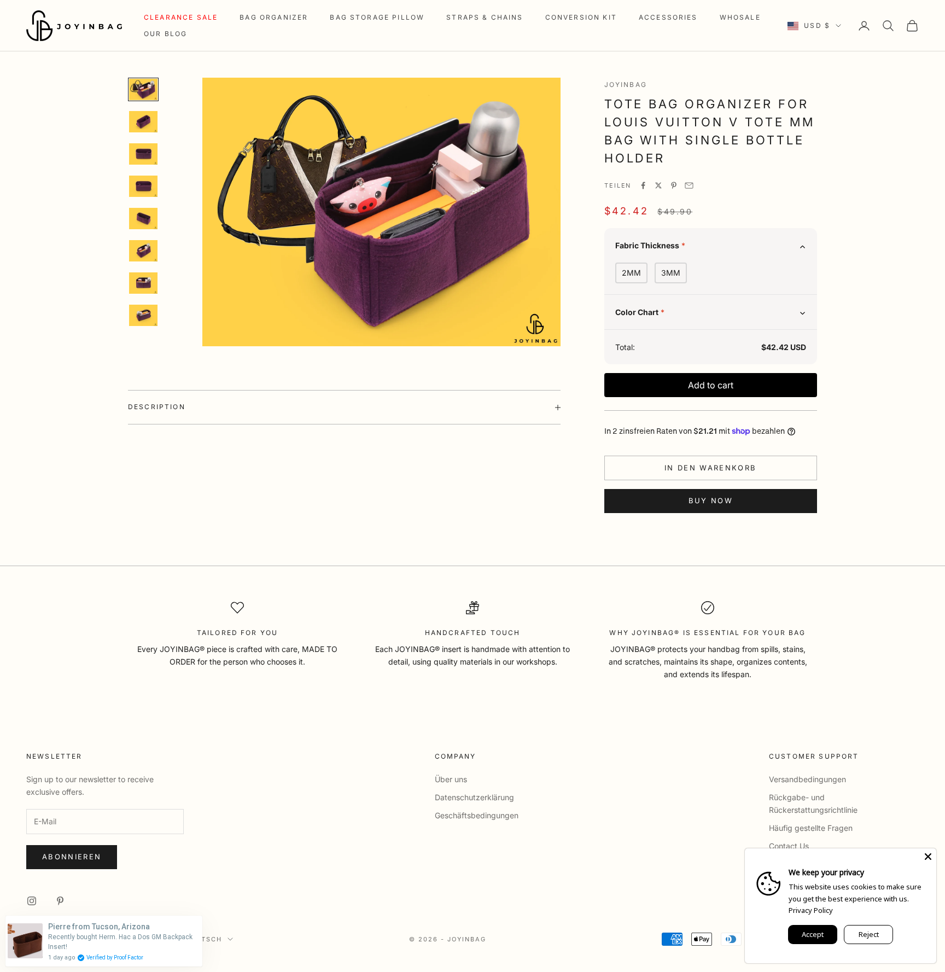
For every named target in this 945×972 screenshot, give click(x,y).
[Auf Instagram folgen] (31, 900)
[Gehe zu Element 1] (143, 89)
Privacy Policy (811, 910)
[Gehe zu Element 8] (143, 315)
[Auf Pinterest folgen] (60, 900)
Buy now (711, 500)
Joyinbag (625, 84)
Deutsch (203, 939)
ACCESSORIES (668, 17)
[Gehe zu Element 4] (143, 186)
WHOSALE (740, 17)
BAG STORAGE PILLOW (377, 17)
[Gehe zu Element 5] (143, 218)
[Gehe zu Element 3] (143, 154)
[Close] (928, 856)
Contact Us (789, 846)
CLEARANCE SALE (181, 17)
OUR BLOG (165, 34)
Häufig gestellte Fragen (811, 828)
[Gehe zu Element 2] (143, 121)
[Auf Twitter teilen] (658, 185)
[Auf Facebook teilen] (643, 185)
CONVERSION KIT (581, 17)
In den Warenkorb (710, 467)
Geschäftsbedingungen (476, 815)
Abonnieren (71, 856)
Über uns (451, 779)
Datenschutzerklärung (474, 797)
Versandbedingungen (807, 779)
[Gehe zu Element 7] (143, 283)
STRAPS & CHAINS (484, 17)
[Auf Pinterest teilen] (673, 185)
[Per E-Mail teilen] (689, 185)
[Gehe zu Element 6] (143, 251)
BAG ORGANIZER (274, 17)
